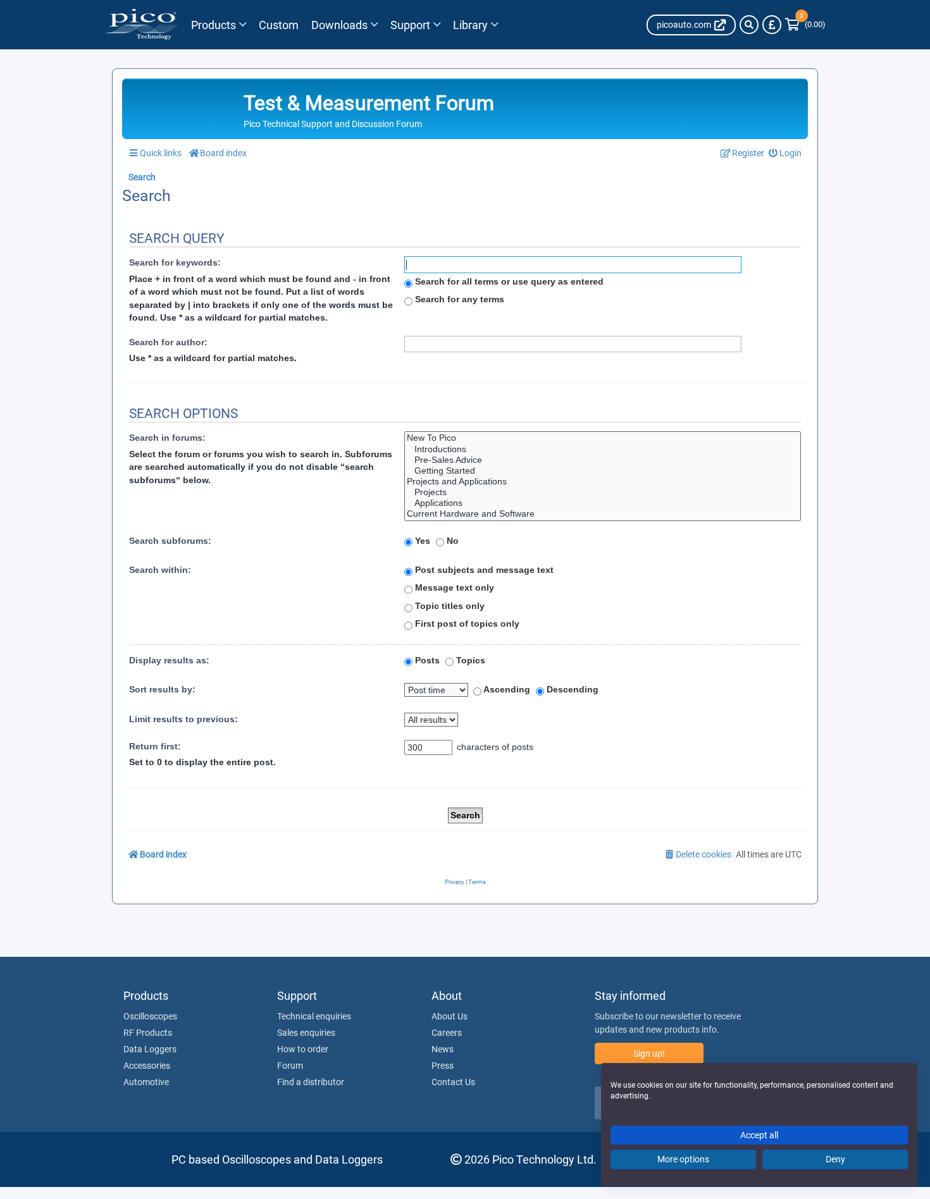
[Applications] (603, 503)
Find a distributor (310, 1082)
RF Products (147, 1033)
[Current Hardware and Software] (603, 513)
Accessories (146, 1066)
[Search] (749, 24)
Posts (426, 660)
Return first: (155, 746)
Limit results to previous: (183, 719)
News (442, 1049)
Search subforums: (170, 541)
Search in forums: (167, 438)
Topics (469, 660)
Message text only (453, 587)
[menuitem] (785, 153)
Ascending (505, 689)
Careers (446, 1033)
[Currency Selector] (771, 24)
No (451, 541)
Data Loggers (150, 1049)
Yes (421, 541)
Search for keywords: (175, 262)
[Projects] (603, 492)
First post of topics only (465, 623)
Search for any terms (458, 299)
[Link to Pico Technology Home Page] (141, 24)
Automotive (146, 1082)
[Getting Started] (603, 470)
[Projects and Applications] (603, 481)
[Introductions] (603, 449)
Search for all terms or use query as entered (508, 281)
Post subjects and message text (483, 570)
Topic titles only (448, 606)
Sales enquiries (306, 1033)
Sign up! (649, 1053)
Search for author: (168, 342)
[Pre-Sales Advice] (603, 460)
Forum (290, 1066)
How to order (302, 1049)
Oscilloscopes (150, 1016)
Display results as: (169, 660)
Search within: (160, 570)
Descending (571, 689)
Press (442, 1066)
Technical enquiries (314, 1016)
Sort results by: (162, 689)
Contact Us (453, 1082)
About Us (449, 1016)
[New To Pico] (603, 438)
